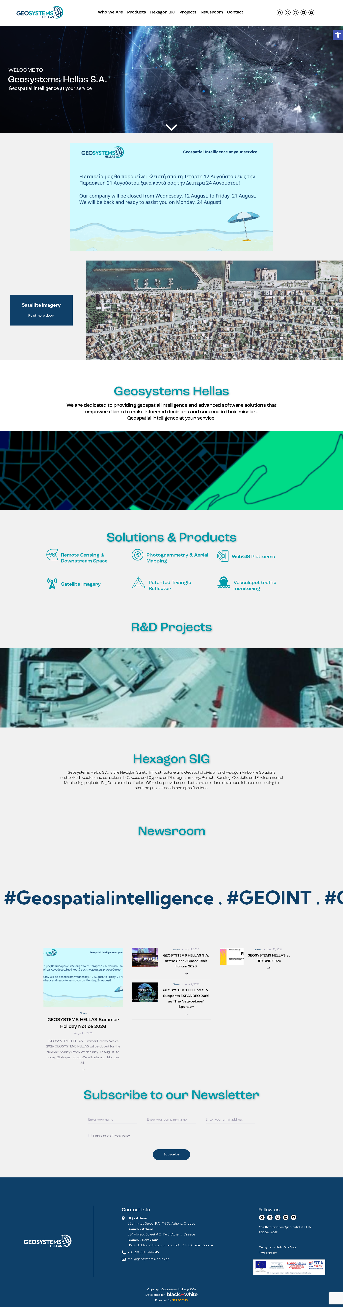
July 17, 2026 (192, 949)
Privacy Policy (268, 1252)
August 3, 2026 (83, 1033)
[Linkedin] (303, 12)
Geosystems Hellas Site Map (277, 1247)
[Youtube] (311, 12)
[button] (338, 35)
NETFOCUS (180, 1300)
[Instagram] (296, 12)
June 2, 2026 (191, 984)
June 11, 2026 (274, 949)
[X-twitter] (288, 12)
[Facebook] (280, 12)
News (83, 1013)
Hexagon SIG (171, 759)
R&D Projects (171, 628)
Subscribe (171, 1154)
